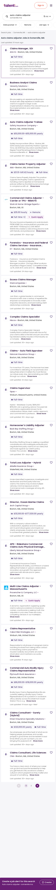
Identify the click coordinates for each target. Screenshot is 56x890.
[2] (37, 786)
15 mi (46, 16)
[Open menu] (51, 5)
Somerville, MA (19, 32)
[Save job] (51, 48)
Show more (39, 71)
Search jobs (6, 32)
